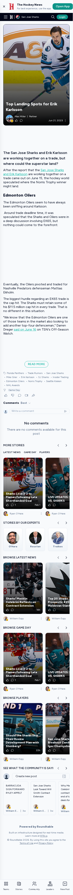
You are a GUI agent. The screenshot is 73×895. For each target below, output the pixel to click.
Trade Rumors (33, 373)
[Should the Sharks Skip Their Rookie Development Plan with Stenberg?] (23, 728)
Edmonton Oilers (14, 381)
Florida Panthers (15, 373)
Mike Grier (10, 377)
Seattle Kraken (52, 381)
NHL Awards (12, 385)
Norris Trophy (34, 381)
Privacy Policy (46, 843)
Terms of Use (26, 843)
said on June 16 (25, 329)
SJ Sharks (42, 377)
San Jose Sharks (54, 373)
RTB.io (43, 835)
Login (62, 17)
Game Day (14, 390)
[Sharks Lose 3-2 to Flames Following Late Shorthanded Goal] (23, 483)
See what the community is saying (30, 768)
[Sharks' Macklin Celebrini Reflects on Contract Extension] (23, 588)
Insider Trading (60, 377)
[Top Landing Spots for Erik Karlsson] (36, 74)
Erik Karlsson (26, 377)
